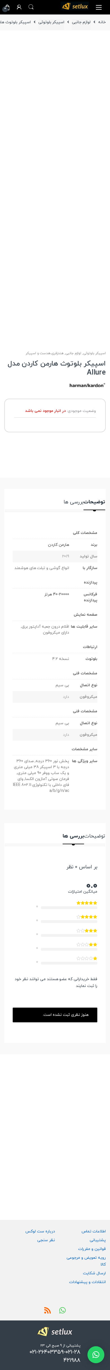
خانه (102, 22)
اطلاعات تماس (94, 1231)
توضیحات (94, 503)
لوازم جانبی (81, 22)
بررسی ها (73, 503)
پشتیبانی (98, 1240)
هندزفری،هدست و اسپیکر (45, 353)
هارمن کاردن (58, 545)
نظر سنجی (46, 1240)
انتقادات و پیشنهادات (87, 1282)
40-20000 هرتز (56, 594)
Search (31, 7)
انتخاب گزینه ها (64, 1169)
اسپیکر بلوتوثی (51, 22)
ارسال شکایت (94, 1273)
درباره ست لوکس (40, 1231)
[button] (95, 1354)
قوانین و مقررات (92, 1249)
